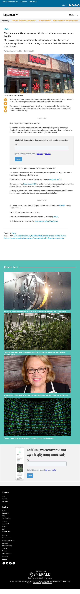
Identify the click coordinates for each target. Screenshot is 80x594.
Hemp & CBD (5, 524)
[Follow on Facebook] (70, 5)
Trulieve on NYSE (45, 20)
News (6, 29)
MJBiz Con (5, 543)
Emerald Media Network (10, 2)
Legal (3, 529)
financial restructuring (56, 238)
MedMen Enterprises (46, 236)
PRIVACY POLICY (47, 583)
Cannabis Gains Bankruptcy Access (24, 20)
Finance (4, 526)
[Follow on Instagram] (78, 5)
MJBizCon (33, 2)
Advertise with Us (6, 538)
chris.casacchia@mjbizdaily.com (46, 221)
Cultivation (5, 521)
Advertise (23, 2)
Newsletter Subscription (8, 540)
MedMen (34, 236)
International (5, 513)
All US (3, 511)
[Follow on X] (75, 5)
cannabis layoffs (41, 238)
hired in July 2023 (29, 184)
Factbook (4, 548)
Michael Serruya (60, 236)
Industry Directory (7, 545)
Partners (4, 551)
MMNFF (62, 206)
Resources (5, 499)
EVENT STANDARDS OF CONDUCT (52, 581)
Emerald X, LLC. (37, 578)
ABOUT (12, 581)
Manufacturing (6, 518)
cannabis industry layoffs (25, 238)
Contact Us (5, 556)
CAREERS (18, 581)
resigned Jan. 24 (55, 180)
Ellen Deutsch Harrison (22, 236)
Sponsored (5, 501)
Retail (3, 516)
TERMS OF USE (37, 583)
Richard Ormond (10, 238)
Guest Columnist (6, 553)
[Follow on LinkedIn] (73, 5)
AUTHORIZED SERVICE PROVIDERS (32, 581)
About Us (4, 535)
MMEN (55, 217)
